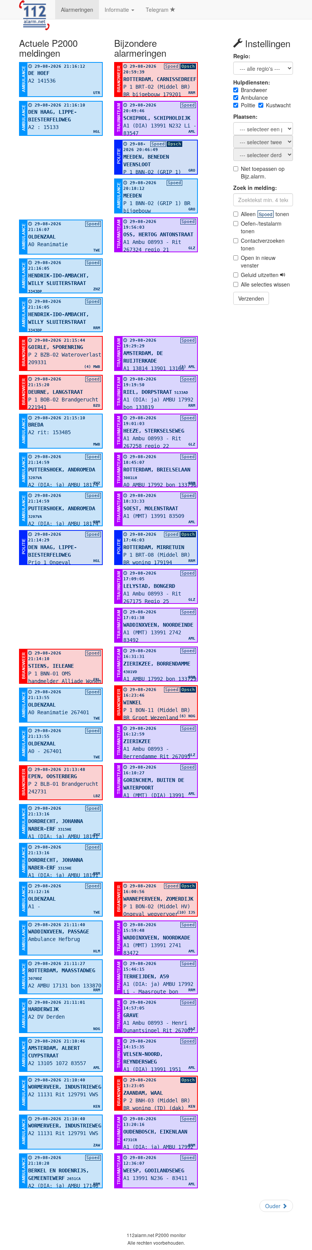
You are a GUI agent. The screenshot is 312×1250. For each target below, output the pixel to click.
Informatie (118, 9)
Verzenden (251, 298)
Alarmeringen (77, 9)
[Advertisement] (61, 178)
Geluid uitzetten (260, 275)
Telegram (158, 9)
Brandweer (254, 90)
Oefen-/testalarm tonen (261, 227)
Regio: (241, 56)
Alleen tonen (265, 214)
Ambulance (254, 97)
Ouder (273, 1206)
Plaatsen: (245, 116)
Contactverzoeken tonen (263, 244)
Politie (248, 105)
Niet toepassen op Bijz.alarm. (263, 172)
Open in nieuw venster (258, 261)
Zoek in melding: (255, 187)
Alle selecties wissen (265, 284)
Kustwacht (278, 105)
